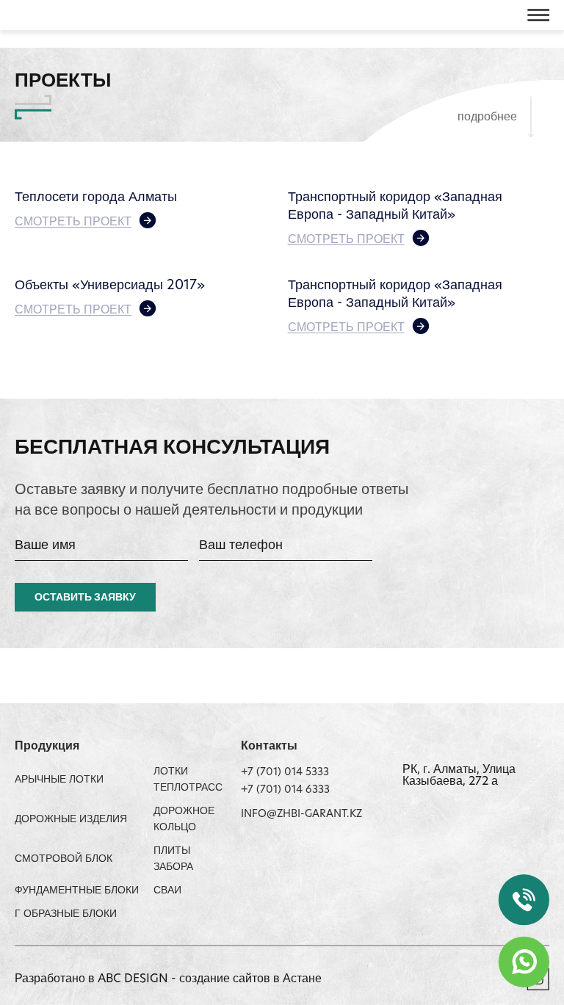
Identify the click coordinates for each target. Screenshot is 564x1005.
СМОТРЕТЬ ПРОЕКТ (73, 222)
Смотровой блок (63, 859)
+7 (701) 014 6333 (285, 790)
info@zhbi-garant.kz (301, 814)
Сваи (167, 890)
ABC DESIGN (134, 979)
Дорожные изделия (71, 819)
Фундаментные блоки (77, 890)
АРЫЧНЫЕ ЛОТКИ (59, 780)
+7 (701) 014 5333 (285, 772)
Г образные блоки (66, 914)
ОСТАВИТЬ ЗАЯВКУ (85, 597)
